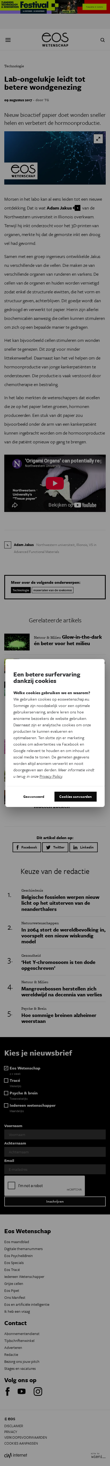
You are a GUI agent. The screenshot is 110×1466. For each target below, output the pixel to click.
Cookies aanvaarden (75, 796)
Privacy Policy (51, 776)
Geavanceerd (33, 796)
